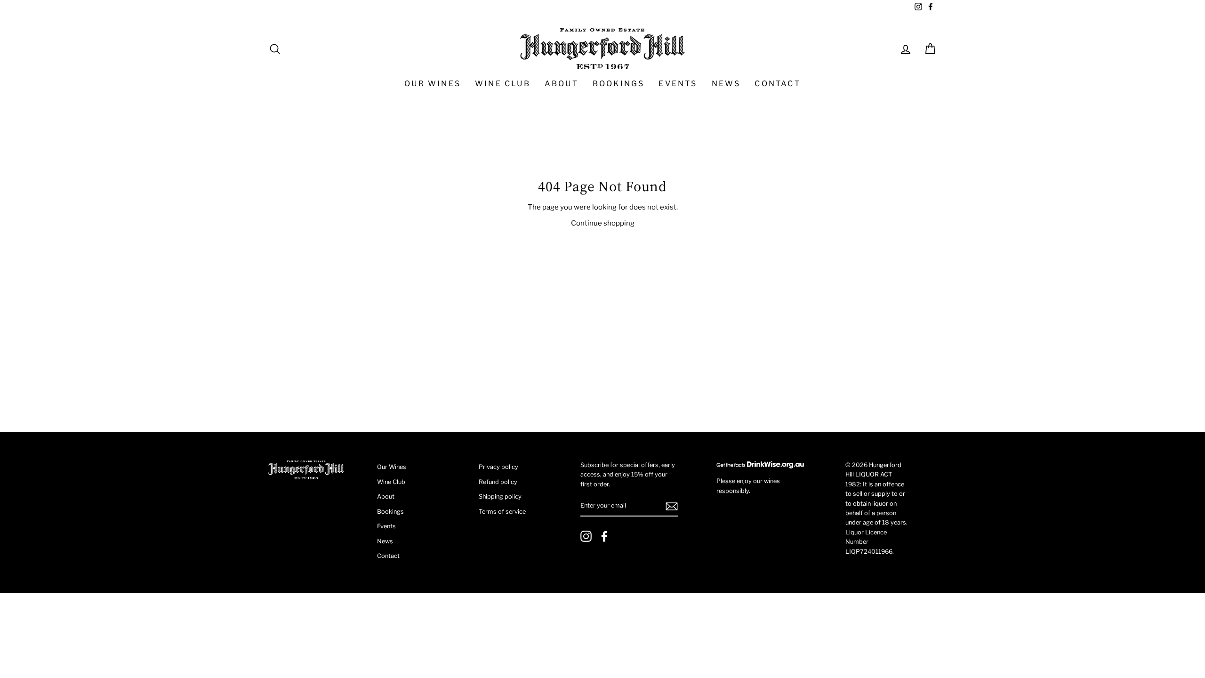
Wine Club (502, 83)
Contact (777, 83)
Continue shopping (603, 223)
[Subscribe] (672, 506)
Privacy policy (498, 466)
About (561, 83)
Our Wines (432, 83)
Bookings (619, 83)
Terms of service (502, 511)
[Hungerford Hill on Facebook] (604, 536)
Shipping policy (500, 496)
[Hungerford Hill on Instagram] (586, 536)
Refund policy (498, 481)
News (726, 83)
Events (678, 83)
